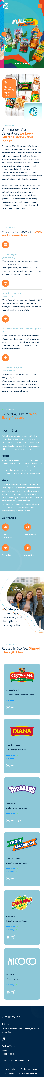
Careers (36, 1069)
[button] (40, 6)
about (15, 1069)
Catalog (10, 700)
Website (10, 755)
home (6, 1069)
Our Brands (25, 1069)
